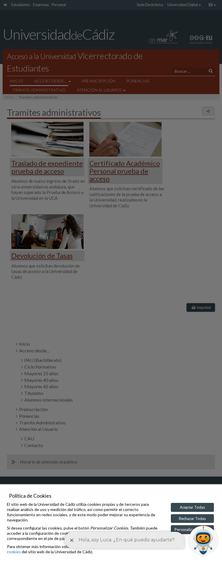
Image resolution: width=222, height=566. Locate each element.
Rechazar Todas (192, 518)
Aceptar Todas (192, 507)
